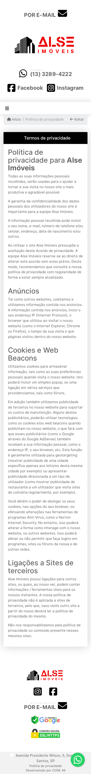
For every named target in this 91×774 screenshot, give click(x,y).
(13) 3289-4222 (51, 74)
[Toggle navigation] (7, 108)
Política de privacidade (45, 766)
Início (16, 119)
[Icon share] (38, 692)
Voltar (78, 119)
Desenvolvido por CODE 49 (45, 770)
